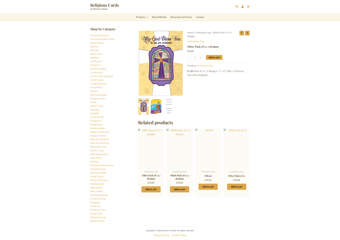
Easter (93, 102)
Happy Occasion (98, 135)
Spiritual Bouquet (99, 195)
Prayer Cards (96, 176)
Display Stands (97, 98)
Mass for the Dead (99, 139)
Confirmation (97, 79)
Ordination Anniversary (102, 165)
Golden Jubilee (97, 128)
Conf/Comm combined (101, 76)
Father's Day (96, 105)
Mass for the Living (99, 143)
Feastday (94, 109)
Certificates (96, 61)
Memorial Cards (98, 146)
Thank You (95, 206)
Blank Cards (96, 54)
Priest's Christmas (99, 180)
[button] (237, 7)
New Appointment (99, 154)
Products (140, 17)
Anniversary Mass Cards (102, 39)
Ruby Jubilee (96, 187)
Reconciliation (97, 183)
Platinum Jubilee (98, 172)
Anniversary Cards (99, 35)
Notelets (94, 161)
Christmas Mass (98, 68)
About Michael (159, 17)
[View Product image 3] (168, 106)
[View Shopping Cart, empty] (248, 7)
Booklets (94, 57)
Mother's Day (97, 150)
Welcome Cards (98, 217)
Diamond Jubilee (98, 94)
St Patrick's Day (98, 198)
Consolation (96, 87)
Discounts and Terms (181, 17)
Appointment (97, 42)
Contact (200, 17)
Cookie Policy (178, 235)
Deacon (94, 91)
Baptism (94, 46)
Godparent (95, 120)
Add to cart (214, 57)
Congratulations (98, 83)
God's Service (97, 117)
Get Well (94, 113)
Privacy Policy (161, 235)
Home (190, 32)
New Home (95, 157)
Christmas (95, 65)
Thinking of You (98, 209)
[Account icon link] (242, 6)
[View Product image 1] (143, 106)
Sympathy (95, 202)
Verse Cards (96, 213)
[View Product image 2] (156, 106)
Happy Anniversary (99, 131)
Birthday (94, 50)
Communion (96, 72)
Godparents (96, 124)
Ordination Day (98, 169)
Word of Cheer (97, 221)
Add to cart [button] (151, 189)
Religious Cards (104, 5)
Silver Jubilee (96, 191)
